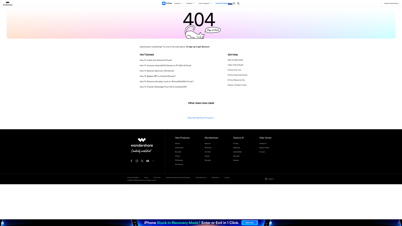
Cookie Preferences (200, 177)
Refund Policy (215, 177)
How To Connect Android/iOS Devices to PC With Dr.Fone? (165, 65)
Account (262, 152)
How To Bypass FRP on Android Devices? (158, 76)
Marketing (236, 147)
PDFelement (179, 160)
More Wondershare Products (200, 118)
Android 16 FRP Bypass (223, 3)
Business (236, 160)
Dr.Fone (177, 156)
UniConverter (179, 147)
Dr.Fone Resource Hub (236, 80)
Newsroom (208, 147)
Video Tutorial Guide (235, 65)
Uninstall (226, 177)
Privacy (146, 177)
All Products (179, 164)
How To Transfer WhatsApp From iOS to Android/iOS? (163, 87)
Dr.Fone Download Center (237, 75)
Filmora (177, 143)
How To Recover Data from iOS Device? (157, 71)
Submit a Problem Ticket (237, 85)
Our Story (208, 152)
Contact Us (262, 143)
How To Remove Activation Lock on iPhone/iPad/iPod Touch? (167, 81)
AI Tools (235, 143)
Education (208, 160)
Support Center (264, 147)
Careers (207, 156)
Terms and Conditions (133, 177)
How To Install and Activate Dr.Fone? (156, 60)
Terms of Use (157, 177)
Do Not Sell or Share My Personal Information (178, 177)
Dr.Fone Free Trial (234, 70)
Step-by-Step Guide (235, 60)
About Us (208, 143)
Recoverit (178, 152)
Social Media (237, 152)
